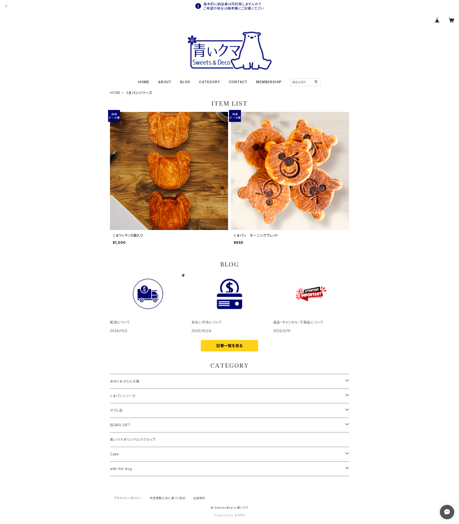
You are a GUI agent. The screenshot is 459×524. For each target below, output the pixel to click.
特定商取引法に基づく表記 (168, 498)
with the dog (121, 469)
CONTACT (238, 82)
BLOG (185, 82)
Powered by (224, 515)
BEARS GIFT (120, 425)
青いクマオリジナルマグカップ (133, 439)
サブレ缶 (116, 410)
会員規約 (199, 498)
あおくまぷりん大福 (124, 381)
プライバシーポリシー (128, 498)
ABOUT (164, 82)
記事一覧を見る (229, 345)
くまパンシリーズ (122, 396)
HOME (143, 82)
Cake (114, 454)
